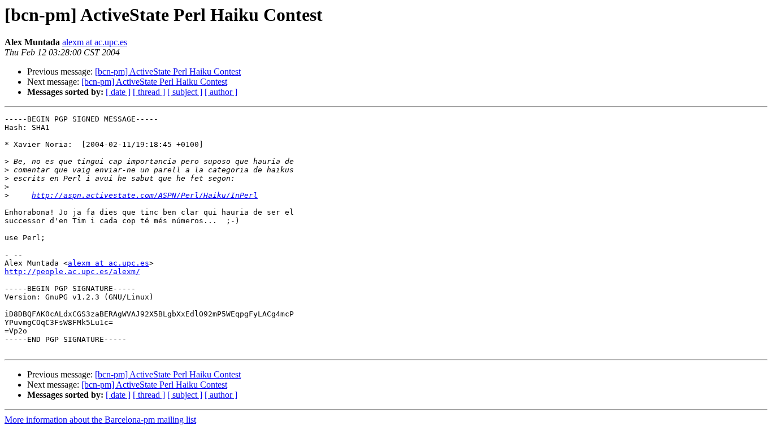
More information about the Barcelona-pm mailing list (100, 419)
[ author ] (221, 92)
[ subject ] (184, 92)
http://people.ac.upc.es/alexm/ (72, 271)
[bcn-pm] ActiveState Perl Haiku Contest (168, 71)
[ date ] (118, 92)
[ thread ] (149, 92)
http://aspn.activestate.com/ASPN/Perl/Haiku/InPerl (145, 195)
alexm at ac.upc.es (94, 42)
